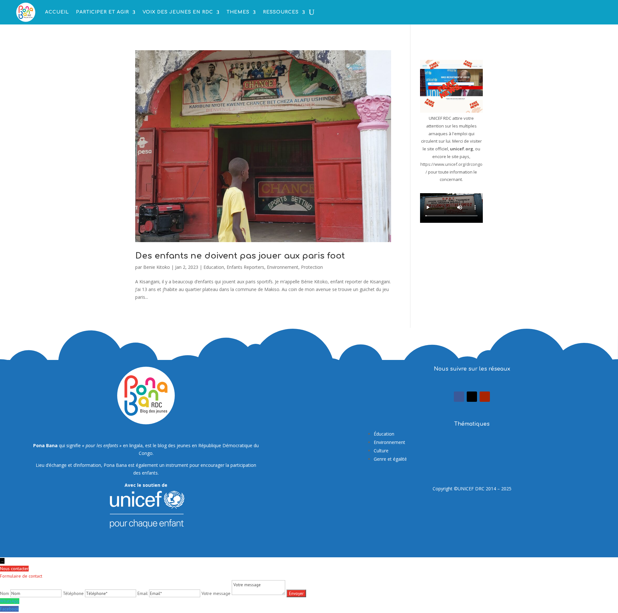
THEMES (238, 12)
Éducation (384, 434)
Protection (312, 267)
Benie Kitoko (156, 267)
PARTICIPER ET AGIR (102, 12)
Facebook (9, 609)
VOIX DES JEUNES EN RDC (178, 12)
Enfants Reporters (245, 267)
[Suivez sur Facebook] (459, 396)
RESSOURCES (281, 12)
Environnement (282, 267)
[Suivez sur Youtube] (485, 396)
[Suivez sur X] (472, 396)
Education (213, 267)
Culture (381, 451)
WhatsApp (9, 601)
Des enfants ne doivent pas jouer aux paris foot (240, 255)
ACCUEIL (57, 12)
